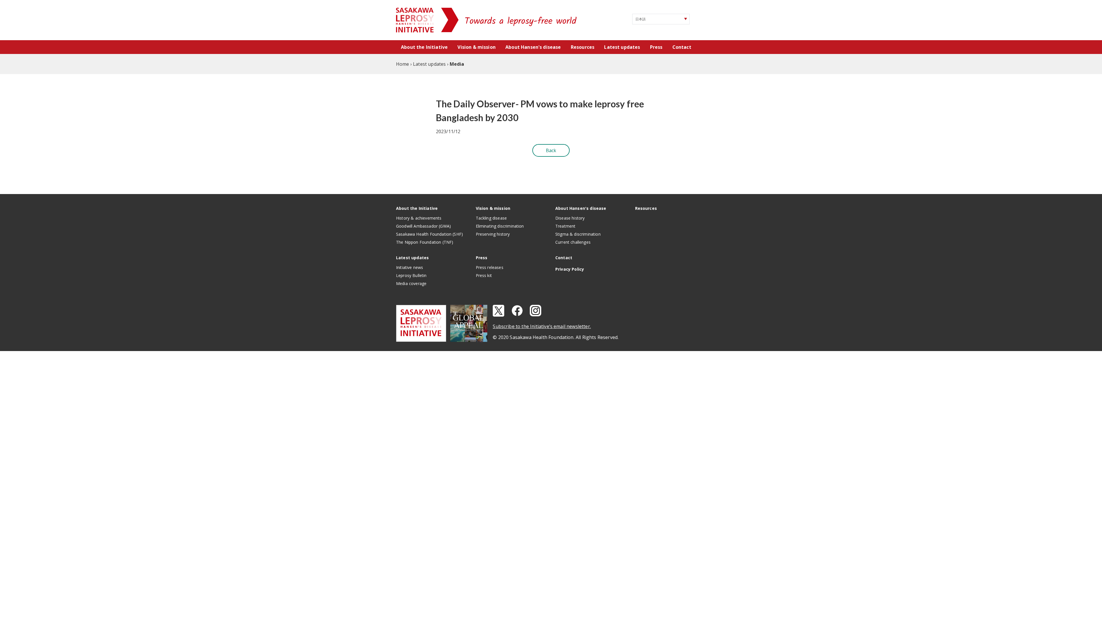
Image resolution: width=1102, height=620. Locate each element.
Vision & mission (476, 47)
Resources (582, 47)
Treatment (565, 226)
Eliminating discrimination (500, 226)
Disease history (570, 218)
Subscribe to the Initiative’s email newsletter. (542, 326)
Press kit (484, 275)
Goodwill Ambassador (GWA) (423, 226)
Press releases (489, 267)
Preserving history (493, 234)
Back (551, 150)
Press (656, 47)
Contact (681, 47)
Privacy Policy (569, 269)
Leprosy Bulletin (411, 275)
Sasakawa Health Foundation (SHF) (429, 234)
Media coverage (411, 283)
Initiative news (409, 267)
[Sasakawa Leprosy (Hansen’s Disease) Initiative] (415, 20)
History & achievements (419, 218)
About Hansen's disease (533, 47)
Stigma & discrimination (578, 234)
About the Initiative (424, 47)
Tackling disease (491, 218)
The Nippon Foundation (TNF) (424, 242)
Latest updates (622, 47)
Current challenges (573, 242)
